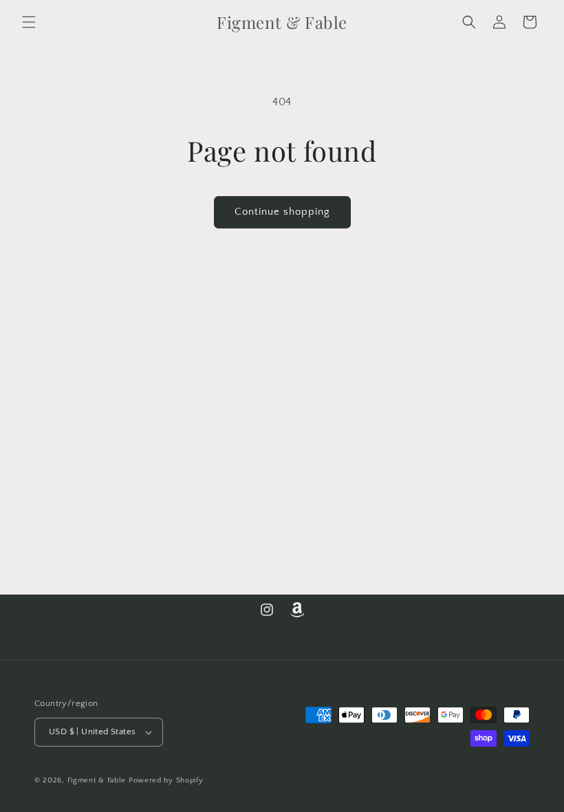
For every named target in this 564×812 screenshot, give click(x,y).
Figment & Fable (97, 780)
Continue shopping (282, 211)
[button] (29, 22)
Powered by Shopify (166, 780)
